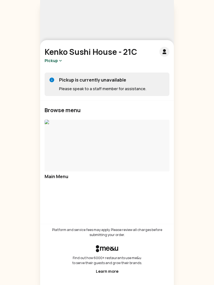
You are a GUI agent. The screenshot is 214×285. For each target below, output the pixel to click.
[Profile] (164, 52)
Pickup (51, 60)
